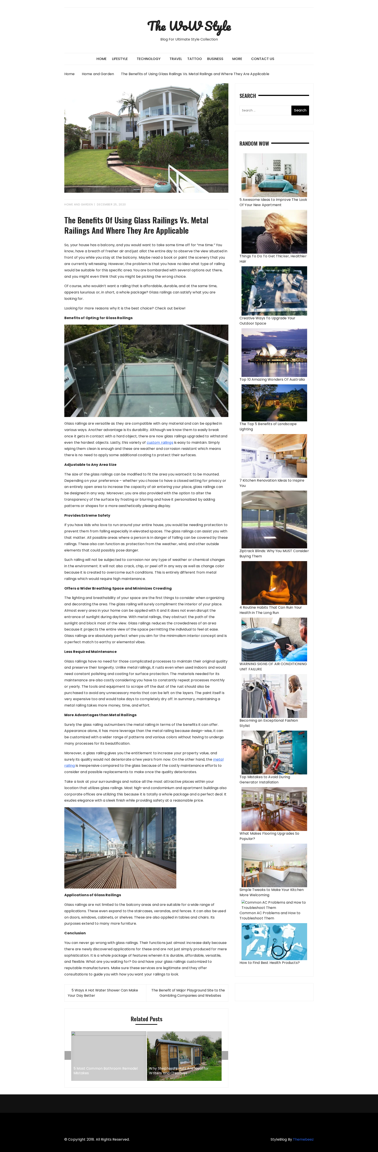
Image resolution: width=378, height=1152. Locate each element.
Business (215, 58)
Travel (176, 58)
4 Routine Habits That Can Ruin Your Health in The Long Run (271, 610)
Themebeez (303, 1139)
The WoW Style (189, 26)
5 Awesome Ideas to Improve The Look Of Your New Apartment (273, 202)
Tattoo (194, 58)
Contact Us (262, 58)
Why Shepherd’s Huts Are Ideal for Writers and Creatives (179, 1071)
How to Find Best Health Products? (270, 962)
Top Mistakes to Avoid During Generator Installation (265, 779)
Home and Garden (78, 204)
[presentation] (68, 1055)
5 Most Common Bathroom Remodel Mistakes (105, 1071)
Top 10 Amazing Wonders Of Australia (272, 379)
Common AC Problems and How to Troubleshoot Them (270, 915)
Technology (149, 58)
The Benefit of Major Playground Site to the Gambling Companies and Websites (188, 993)
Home (101, 58)
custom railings (160, 442)
